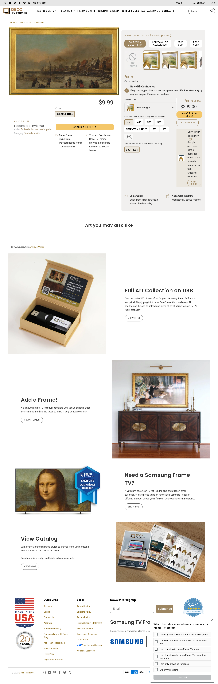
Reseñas (103, 11)
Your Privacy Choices (92, 645)
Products (48, 606)
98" (129, 136)
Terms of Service (85, 628)
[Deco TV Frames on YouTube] (9, 3)
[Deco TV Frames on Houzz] (29, 3)
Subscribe (165, 608)
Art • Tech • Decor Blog (54, 643)
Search (47, 612)
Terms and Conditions (87, 634)
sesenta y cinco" (136, 129)
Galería (114, 11)
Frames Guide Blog (52, 628)
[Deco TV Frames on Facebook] (19, 3)
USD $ (179, 3)
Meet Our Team (51, 648)
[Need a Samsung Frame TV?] (57, 490)
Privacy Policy (83, 617)
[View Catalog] (161, 552)
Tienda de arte (86, 11)
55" (159, 122)
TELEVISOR (66, 11)
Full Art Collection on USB (159, 290)
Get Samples (187, 122)
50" (149, 122)
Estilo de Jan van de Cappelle (35, 129)
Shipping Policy (84, 612)
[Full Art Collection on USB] (57, 303)
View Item (134, 318)
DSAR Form (82, 639)
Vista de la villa (32, 133)
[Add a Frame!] (161, 409)
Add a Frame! (39, 399)
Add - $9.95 (194, 183)
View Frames (32, 420)
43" (139, 122)
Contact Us (49, 617)
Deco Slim (181, 43)
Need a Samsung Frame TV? (157, 479)
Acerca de (153, 11)
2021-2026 (132, 149)
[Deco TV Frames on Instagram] (5, 3)
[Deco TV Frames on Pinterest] (14, 3)
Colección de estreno (135, 43)
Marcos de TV (45, 11)
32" (129, 122)
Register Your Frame (53, 659)
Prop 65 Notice (37, 247)
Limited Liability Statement (89, 623)
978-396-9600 (40, 3)
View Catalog (39, 538)
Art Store (48, 623)
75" (154, 129)
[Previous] (127, 60)
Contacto (168, 11)
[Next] (200, 60)
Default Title (65, 114)
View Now (30, 566)
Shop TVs (133, 506)
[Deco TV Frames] (15, 11)
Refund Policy (83, 606)
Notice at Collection (86, 651)
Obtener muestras (133, 11)
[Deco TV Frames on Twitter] (24, 3)
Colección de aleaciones (160, 43)
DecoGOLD (196, 43)
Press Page (49, 654)
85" (164, 129)
